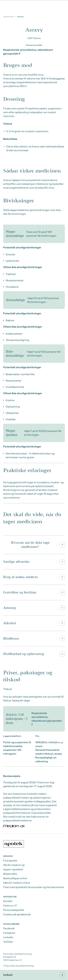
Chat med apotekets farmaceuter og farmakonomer (33, 887)
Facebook (9, 928)
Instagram (9, 932)
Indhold (7, 975)
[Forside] (34, 844)
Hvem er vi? (10, 905)
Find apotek (10, 860)
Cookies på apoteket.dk (17, 914)
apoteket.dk (8, 16)
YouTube (8, 941)
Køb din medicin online (16, 882)
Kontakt (7, 901)
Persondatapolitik (13, 910)
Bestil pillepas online (15, 878)
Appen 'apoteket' (13, 869)
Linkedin (8, 937)
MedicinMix (10, 873)
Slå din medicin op (14, 865)
